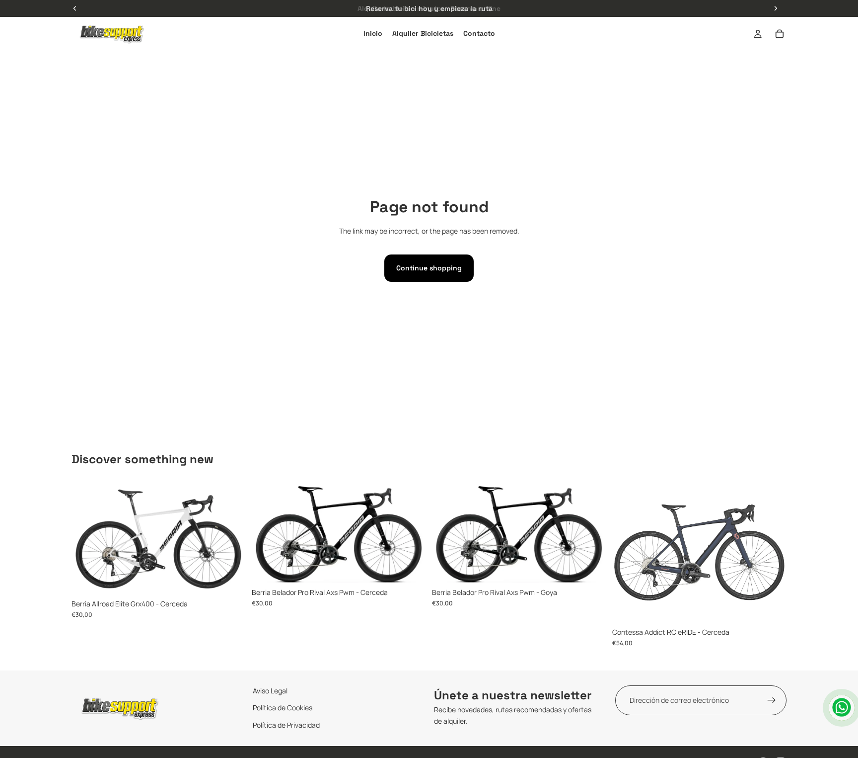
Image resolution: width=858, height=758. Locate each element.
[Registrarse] (771, 700)
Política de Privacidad (286, 725)
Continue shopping (429, 267)
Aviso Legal (270, 690)
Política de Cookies (282, 708)
